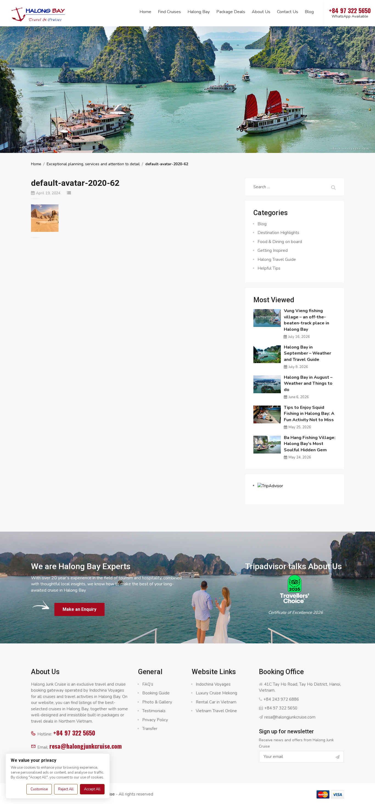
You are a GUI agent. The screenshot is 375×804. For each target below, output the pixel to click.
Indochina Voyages (213, 684)
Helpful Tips (269, 268)
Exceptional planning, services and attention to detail (93, 164)
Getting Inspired (273, 250)
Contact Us (287, 12)
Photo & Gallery (157, 702)
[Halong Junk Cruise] (38, 13)
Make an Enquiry (79, 609)
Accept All (92, 789)
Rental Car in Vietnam (216, 702)
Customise (39, 789)
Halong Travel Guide (277, 259)
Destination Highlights (278, 232)
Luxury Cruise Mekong (216, 693)
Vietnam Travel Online (216, 711)
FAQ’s (147, 684)
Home (145, 12)
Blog (309, 12)
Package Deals (230, 12)
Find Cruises (169, 12)
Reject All (66, 789)
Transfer (149, 728)
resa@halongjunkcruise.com (85, 746)
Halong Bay (199, 12)
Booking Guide (156, 693)
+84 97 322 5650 (74, 732)
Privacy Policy (155, 720)
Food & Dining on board (280, 241)
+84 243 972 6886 (281, 699)
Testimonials (154, 711)
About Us (261, 12)
